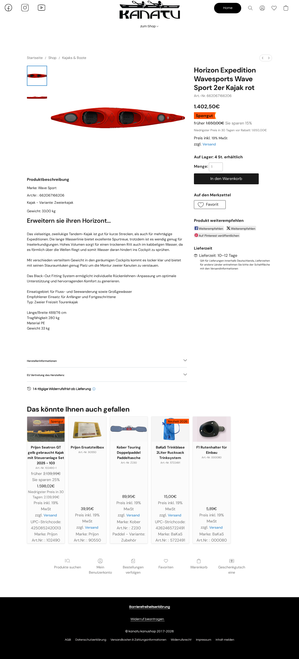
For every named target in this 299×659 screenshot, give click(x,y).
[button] (149, 12)
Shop (52, 57)
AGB (68, 639)
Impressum (203, 639)
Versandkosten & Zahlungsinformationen (138, 639)
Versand (209, 144)
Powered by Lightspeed (150, 647)
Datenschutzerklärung (90, 639)
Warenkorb (199, 567)
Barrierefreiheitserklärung (149, 607)
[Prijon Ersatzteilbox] (87, 429)
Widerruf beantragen (147, 619)
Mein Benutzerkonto (100, 570)
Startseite (35, 57)
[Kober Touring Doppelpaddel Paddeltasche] (129, 429)
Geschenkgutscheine (231, 570)
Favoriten (165, 567)
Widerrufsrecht (181, 639)
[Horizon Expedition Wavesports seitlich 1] (37, 98)
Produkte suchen (67, 567)
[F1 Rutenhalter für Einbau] (211, 429)
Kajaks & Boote (74, 57)
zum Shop (148, 26)
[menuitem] (263, 58)
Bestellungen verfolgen (133, 570)
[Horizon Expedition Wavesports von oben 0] (37, 76)
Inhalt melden (225, 639)
